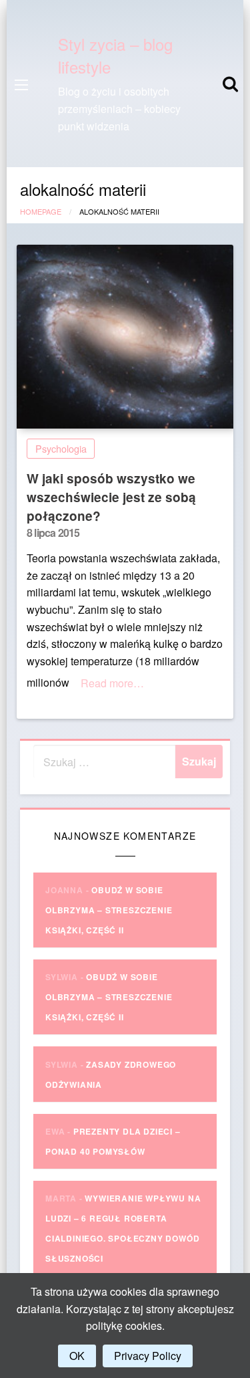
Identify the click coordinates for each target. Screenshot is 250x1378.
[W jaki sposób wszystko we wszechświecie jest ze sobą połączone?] (125, 337)
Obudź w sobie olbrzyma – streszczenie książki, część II (108, 910)
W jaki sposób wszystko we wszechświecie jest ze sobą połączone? (111, 496)
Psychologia (61, 448)
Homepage (40, 211)
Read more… (112, 683)
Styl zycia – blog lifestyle (115, 55)
